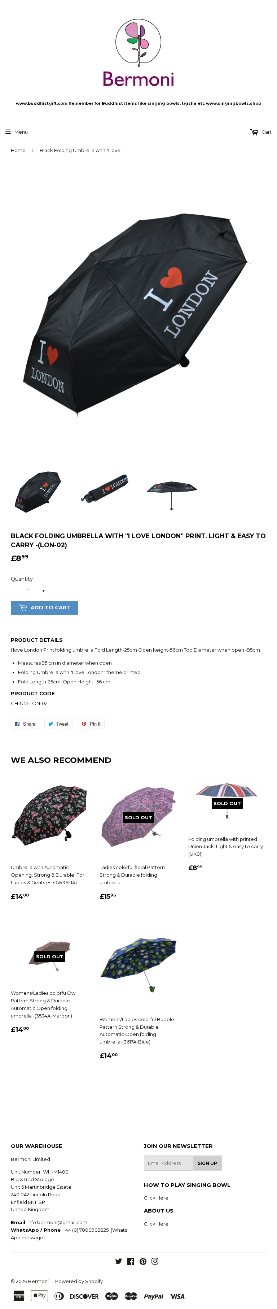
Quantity (22, 579)
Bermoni (38, 1281)
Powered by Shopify (79, 1281)
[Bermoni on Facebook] (131, 1262)
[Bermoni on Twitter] (118, 1262)
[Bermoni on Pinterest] (143, 1262)
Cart (266, 132)
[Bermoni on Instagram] (155, 1262)
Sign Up (207, 1163)
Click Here (156, 1198)
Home (18, 150)
